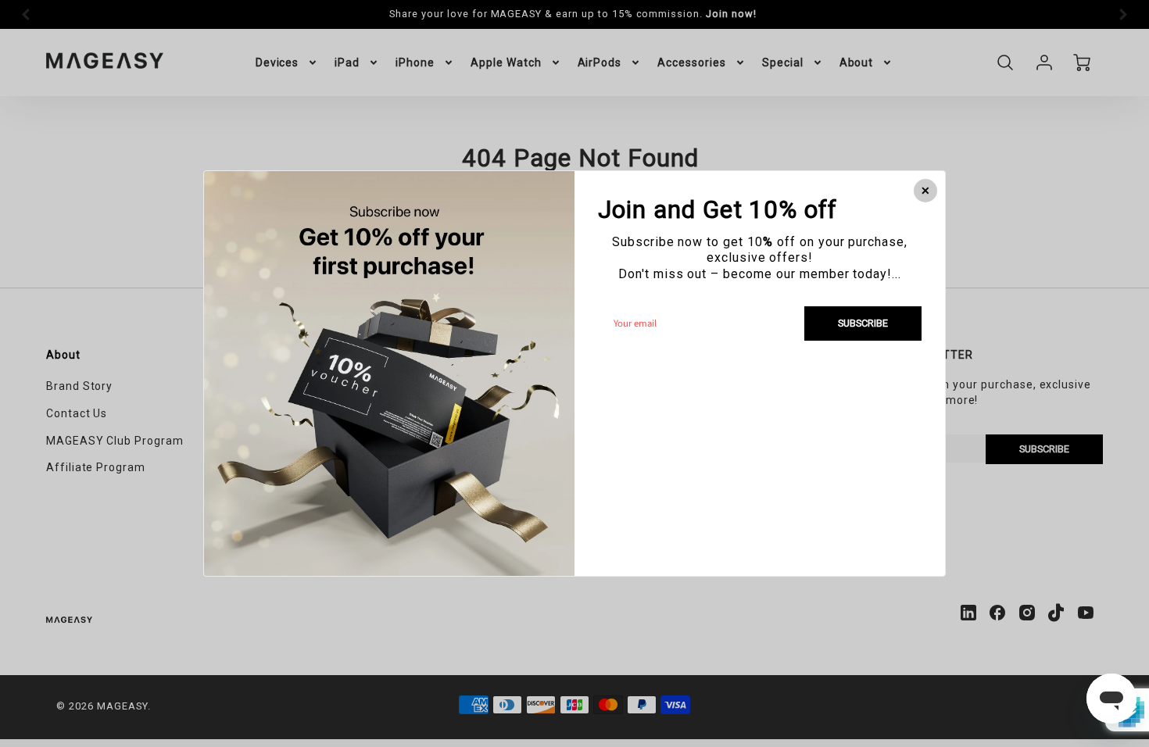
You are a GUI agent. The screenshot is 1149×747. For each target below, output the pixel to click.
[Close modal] (925, 190)
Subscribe (863, 323)
